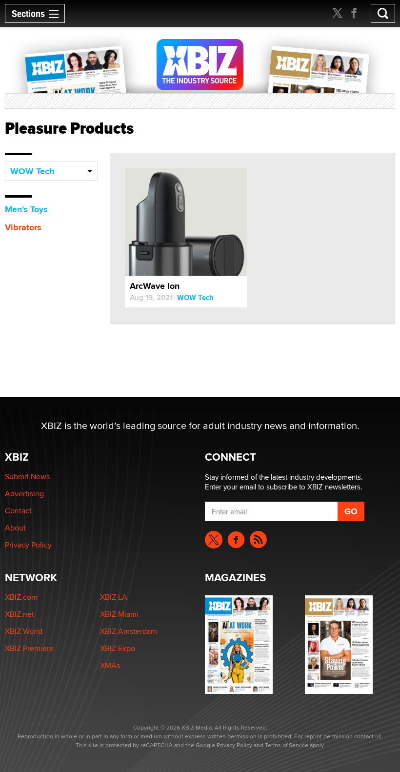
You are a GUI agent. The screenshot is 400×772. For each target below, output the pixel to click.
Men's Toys (26, 209)
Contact (18, 510)
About (15, 527)
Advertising (24, 493)
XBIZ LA (113, 597)
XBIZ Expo (117, 648)
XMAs (110, 665)
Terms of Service (286, 745)
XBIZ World (23, 631)
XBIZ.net (19, 614)
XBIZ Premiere (29, 648)
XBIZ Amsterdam (128, 631)
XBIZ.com (21, 597)
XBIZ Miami (119, 614)
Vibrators (23, 227)
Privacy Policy (28, 544)
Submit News (27, 476)
